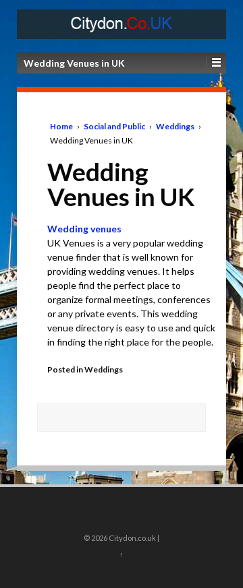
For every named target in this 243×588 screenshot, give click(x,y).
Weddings (175, 126)
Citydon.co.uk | (133, 537)
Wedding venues (84, 228)
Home (61, 126)
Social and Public (114, 126)
